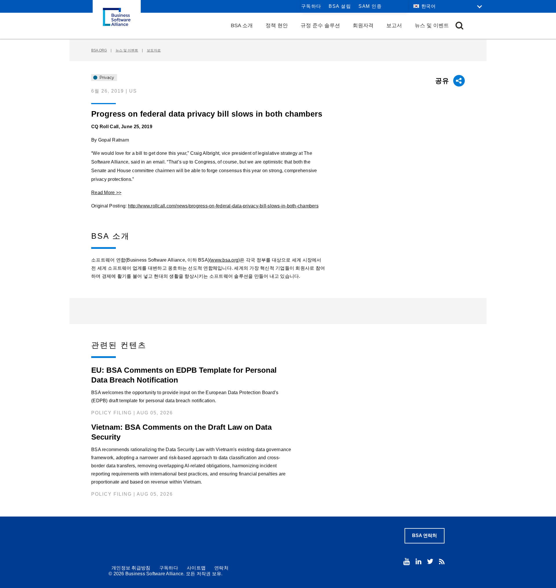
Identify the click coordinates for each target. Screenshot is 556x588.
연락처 (221, 567)
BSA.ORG (99, 50)
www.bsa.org (224, 260)
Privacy (106, 77)
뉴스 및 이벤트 (432, 25)
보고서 (394, 25)
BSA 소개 (242, 25)
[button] (459, 26)
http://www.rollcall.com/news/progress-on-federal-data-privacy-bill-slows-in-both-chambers (223, 205)
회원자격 (363, 25)
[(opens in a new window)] (406, 561)
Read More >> (106, 192)
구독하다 (311, 6)
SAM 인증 (370, 6)
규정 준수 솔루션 (320, 25)
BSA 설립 (340, 6)
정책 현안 (277, 25)
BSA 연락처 (424, 535)
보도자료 (154, 50)
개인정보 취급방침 (131, 567)
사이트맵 (196, 567)
